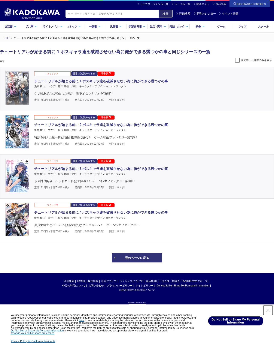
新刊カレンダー (206, 13)
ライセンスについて (131, 281)
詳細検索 (184, 13)
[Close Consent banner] (268, 310)
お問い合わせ (96, 285)
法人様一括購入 (171, 281)
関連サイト (203, 4)
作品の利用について (73, 285)
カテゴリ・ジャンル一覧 (154, 4)
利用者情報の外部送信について (137, 290)
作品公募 (221, 4)
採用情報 (93, 281)
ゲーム (221, 26)
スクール (263, 26)
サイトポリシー (144, 285)
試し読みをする (87, 73)
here (81, 320)
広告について (109, 281)
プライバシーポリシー (120, 285)
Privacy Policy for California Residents (33, 341)
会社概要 (69, 281)
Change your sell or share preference (32, 333)
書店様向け (152, 281)
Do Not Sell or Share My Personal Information (182, 285)
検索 (165, 13)
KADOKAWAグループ (195, 281)
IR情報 (81, 281)
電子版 (105, 73)
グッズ (242, 26)
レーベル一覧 (182, 4)
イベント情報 (230, 13)
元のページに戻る (137, 257)
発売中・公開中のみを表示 (256, 60)
